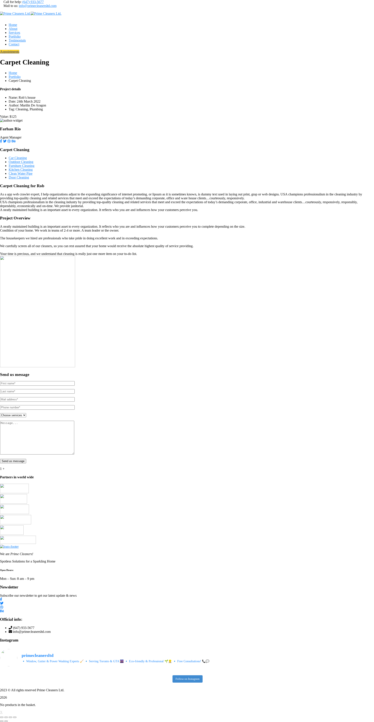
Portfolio (15, 77)
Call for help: (12, 2)
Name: (13, 97)
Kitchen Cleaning (21, 169)
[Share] (10, 717)
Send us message (13, 461)
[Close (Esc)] (14, 717)
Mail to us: (10, 6)
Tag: (12, 109)
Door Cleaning (19, 177)
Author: (14, 105)
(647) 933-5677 (33, 2)
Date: (12, 101)
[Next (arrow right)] (6, 721)
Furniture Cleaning (21, 166)
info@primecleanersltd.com (37, 6)
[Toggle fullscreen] (6, 717)
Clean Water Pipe (20, 173)
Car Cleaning (18, 158)
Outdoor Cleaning (21, 162)
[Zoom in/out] (1, 717)
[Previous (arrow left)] (1, 721)
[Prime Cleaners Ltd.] (15, 13)
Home (13, 73)
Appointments (9, 51)
